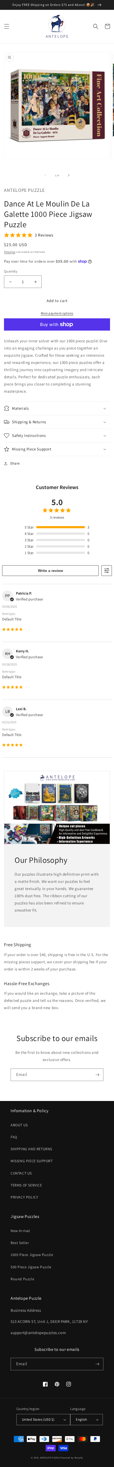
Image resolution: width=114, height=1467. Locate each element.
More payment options (57, 313)
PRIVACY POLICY (24, 1197)
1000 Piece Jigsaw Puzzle (32, 1254)
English (81, 1419)
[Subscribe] (97, 1074)
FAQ (14, 1137)
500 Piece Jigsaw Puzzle (31, 1267)
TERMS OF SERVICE (26, 1185)
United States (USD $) (38, 1419)
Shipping (9, 252)
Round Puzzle (22, 1279)
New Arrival (20, 1230)
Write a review (50, 570)
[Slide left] (45, 175)
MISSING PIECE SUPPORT (32, 1161)
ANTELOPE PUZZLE (50, 1457)
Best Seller (20, 1242)
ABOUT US (19, 1125)
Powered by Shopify (71, 1457)
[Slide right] (68, 175)
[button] (6, 26)
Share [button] (15, 463)
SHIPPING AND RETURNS (31, 1149)
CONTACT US (21, 1173)
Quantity (10, 271)
